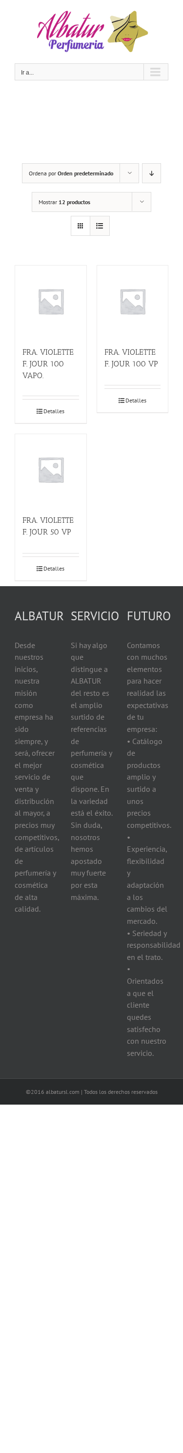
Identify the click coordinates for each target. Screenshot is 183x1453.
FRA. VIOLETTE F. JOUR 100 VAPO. (48, 363)
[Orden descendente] (151, 173)
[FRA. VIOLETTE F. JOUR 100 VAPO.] (50, 301)
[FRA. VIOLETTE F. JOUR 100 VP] (132, 301)
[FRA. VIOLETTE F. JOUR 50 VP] (50, 469)
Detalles (53, 411)
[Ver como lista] (99, 225)
